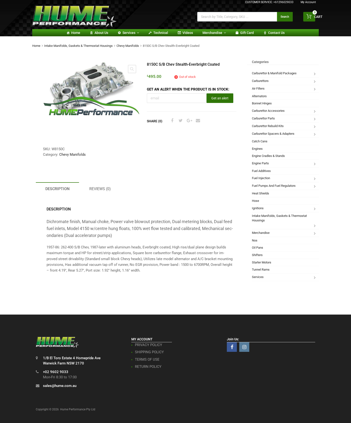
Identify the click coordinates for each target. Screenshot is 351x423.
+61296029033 (283, 2)
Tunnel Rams (261, 269)
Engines (257, 148)
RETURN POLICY (148, 366)
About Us (101, 33)
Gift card (247, 33)
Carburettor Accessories (268, 110)
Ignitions (258, 208)
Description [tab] (57, 189)
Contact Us (276, 33)
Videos (187, 33)
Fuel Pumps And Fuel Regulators (274, 185)
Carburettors (260, 81)
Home (75, 33)
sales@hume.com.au (59, 386)
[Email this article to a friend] (197, 121)
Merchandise (212, 33)
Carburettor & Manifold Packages (274, 73)
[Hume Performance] (74, 26)
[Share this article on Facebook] (171, 121)
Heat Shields (260, 193)
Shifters (257, 255)
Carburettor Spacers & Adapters (273, 133)
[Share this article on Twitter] (180, 121)
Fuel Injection (261, 178)
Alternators (259, 96)
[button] (132, 69)
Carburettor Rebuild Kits (268, 126)
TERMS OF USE (147, 359)
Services (128, 33)
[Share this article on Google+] (189, 121)
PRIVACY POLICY (148, 345)
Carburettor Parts (263, 118)
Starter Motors (261, 262)
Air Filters (258, 88)
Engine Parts (260, 163)
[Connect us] (232, 347)
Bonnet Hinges (262, 103)
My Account (308, 2)
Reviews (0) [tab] (100, 189)
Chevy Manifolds (128, 46)
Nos (254, 240)
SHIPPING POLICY (149, 352)
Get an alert (220, 98)
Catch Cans (259, 141)
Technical (160, 33)
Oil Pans (257, 247)
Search (285, 16)
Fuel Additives (261, 171)
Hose (255, 201)
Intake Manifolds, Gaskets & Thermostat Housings (78, 46)
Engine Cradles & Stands (268, 156)
